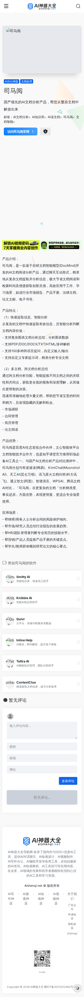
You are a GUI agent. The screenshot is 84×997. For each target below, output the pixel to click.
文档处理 (26, 81)
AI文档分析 (21, 117)
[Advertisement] (42, 187)
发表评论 (68, 781)
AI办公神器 (11, 81)
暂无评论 (18, 700)
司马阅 (68, 117)
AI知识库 (38, 117)
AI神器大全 (36, 986)
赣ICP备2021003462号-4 (60, 986)
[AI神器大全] (42, 6)
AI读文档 (54, 117)
